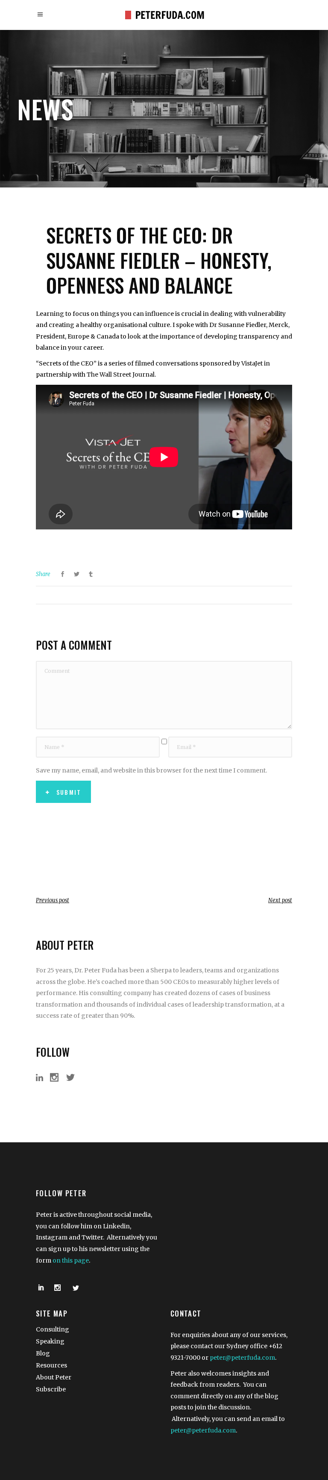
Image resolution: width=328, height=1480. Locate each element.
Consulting (52, 1329)
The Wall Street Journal (121, 374)
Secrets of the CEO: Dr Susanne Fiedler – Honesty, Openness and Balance (159, 259)
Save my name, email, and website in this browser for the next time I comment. (151, 770)
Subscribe (51, 1389)
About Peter (53, 1377)
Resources (51, 1365)
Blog (43, 1353)
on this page (71, 1260)
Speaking (50, 1341)
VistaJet (252, 363)
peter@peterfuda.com (242, 1357)
